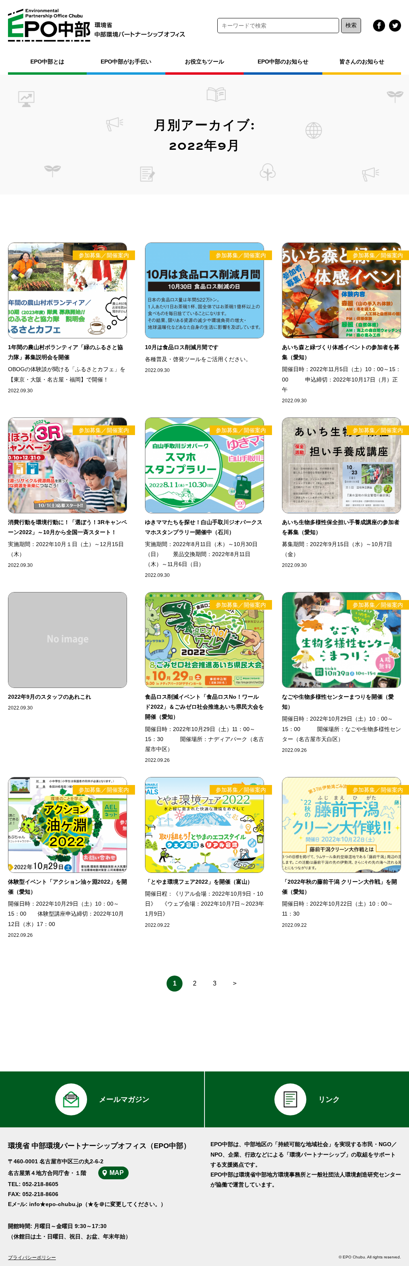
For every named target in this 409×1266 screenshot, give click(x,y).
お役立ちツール (204, 61)
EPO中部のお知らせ (283, 61)
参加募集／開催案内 (104, 255)
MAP (116, 1172)
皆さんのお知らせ (362, 61)
